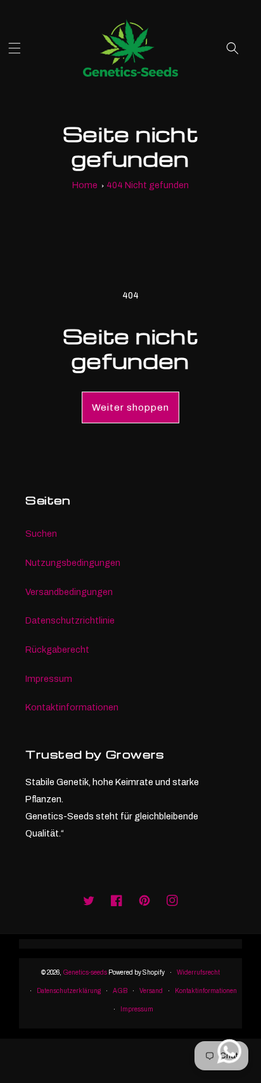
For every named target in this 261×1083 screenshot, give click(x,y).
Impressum (48, 679)
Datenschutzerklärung (69, 990)
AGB (120, 990)
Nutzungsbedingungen (72, 563)
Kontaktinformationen (71, 707)
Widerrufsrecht (198, 972)
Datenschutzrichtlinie (70, 620)
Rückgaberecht (57, 649)
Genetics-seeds (85, 972)
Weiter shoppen (130, 407)
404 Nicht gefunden (147, 185)
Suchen (41, 534)
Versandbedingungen (69, 592)
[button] (21, 48)
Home (85, 185)
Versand (151, 990)
